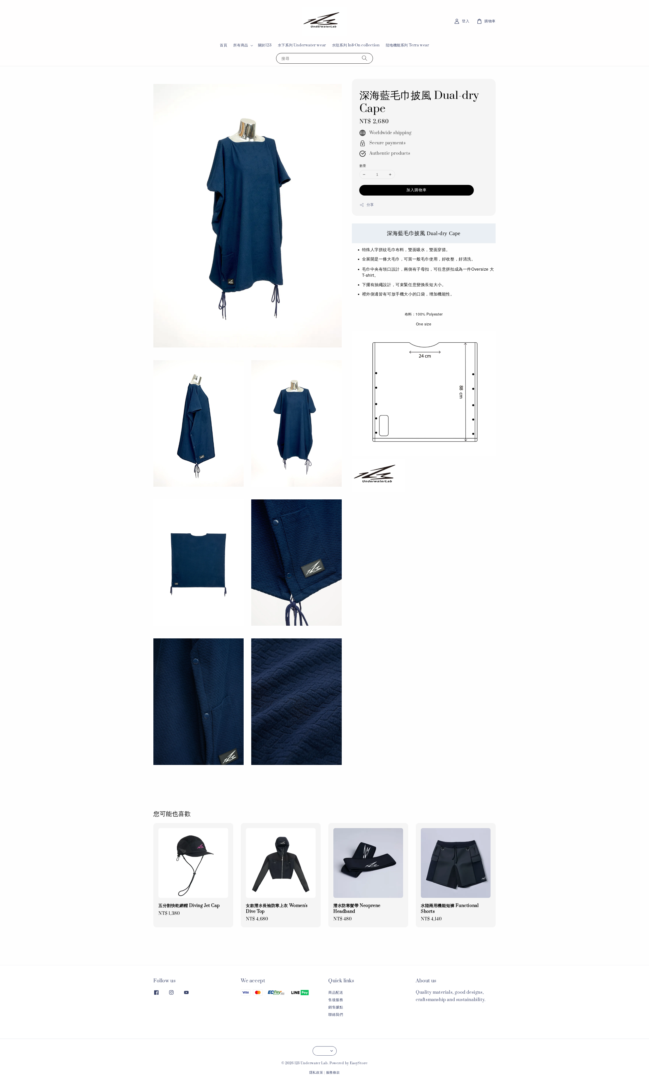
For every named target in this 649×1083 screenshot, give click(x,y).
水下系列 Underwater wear (302, 45)
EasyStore (359, 1063)
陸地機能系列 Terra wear (407, 45)
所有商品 (240, 45)
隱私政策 (316, 1072)
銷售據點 (335, 1007)
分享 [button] (370, 205)
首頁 (223, 45)
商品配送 (335, 992)
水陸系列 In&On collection (356, 45)
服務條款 (333, 1072)
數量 (362, 166)
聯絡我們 (335, 1014)
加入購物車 (416, 190)
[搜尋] (364, 58)
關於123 (265, 45)
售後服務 (335, 1000)
